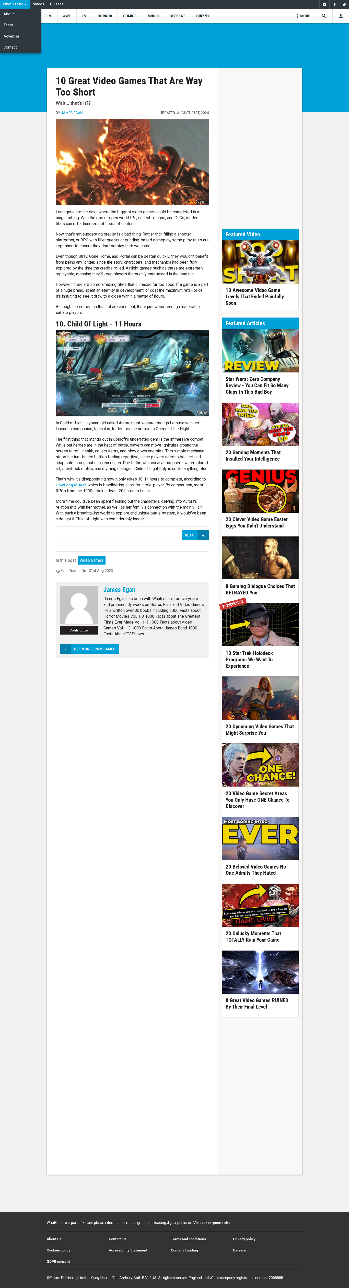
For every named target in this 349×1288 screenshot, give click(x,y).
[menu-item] (47, 16)
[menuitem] (15, 4)
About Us (54, 1239)
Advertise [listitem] (11, 36)
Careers (239, 1250)
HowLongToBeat (71, 485)
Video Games (91, 560)
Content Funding (184, 1250)
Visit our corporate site (211, 1223)
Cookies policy (58, 1250)
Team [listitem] (8, 25)
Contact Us (117, 1239)
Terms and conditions (188, 1239)
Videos (38, 4)
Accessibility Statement (128, 1250)
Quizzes (56, 4)
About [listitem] (9, 14)
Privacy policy (244, 1239)
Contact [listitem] (10, 47)
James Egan (72, 112)
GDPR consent (58, 1261)
